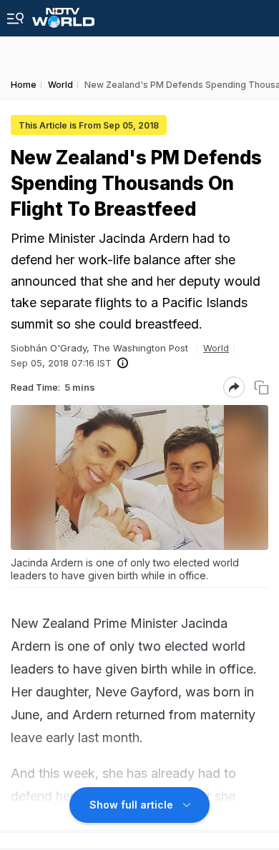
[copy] (261, 387)
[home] (63, 14)
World (216, 348)
